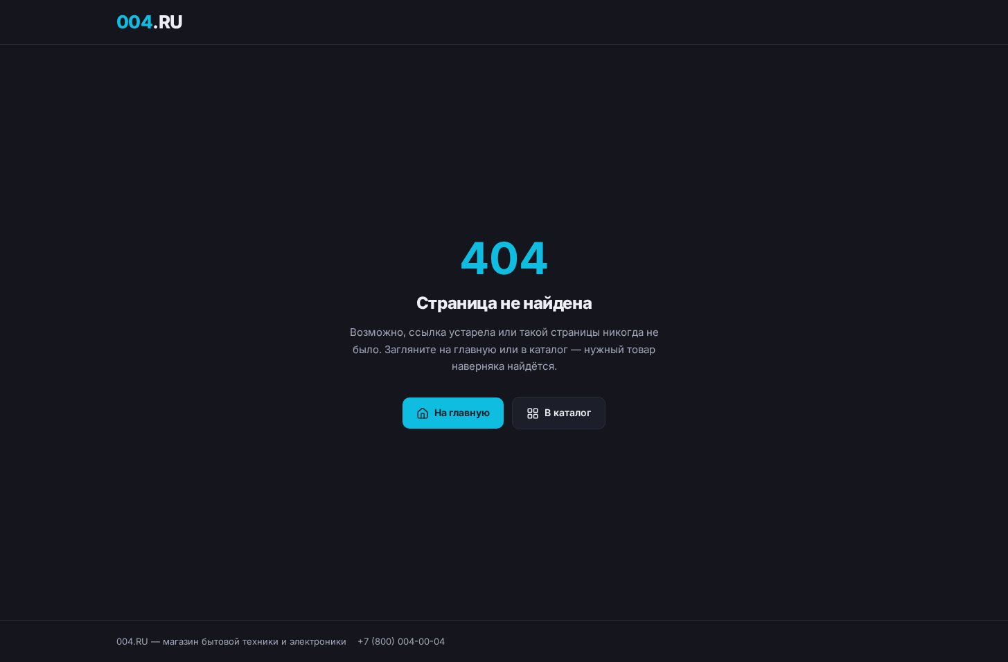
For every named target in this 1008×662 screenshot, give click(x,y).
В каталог (568, 412)
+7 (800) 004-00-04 (401, 641)
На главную (462, 412)
